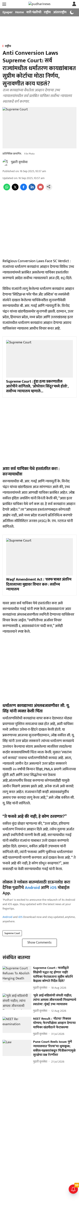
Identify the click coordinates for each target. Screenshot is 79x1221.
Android (32, 887)
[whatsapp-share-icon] (6, 189)
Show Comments (39, 942)
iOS (53, 887)
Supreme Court (12, 933)
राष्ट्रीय (47, 12)
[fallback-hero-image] (17, 974)
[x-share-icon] (15, 189)
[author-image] (6, 162)
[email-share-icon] (40, 189)
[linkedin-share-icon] (32, 189)
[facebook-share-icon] (23, 189)
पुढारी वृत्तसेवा (19, 162)
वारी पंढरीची (33, 12)
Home (19, 12)
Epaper (8, 12)
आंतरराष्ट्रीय (60, 12)
